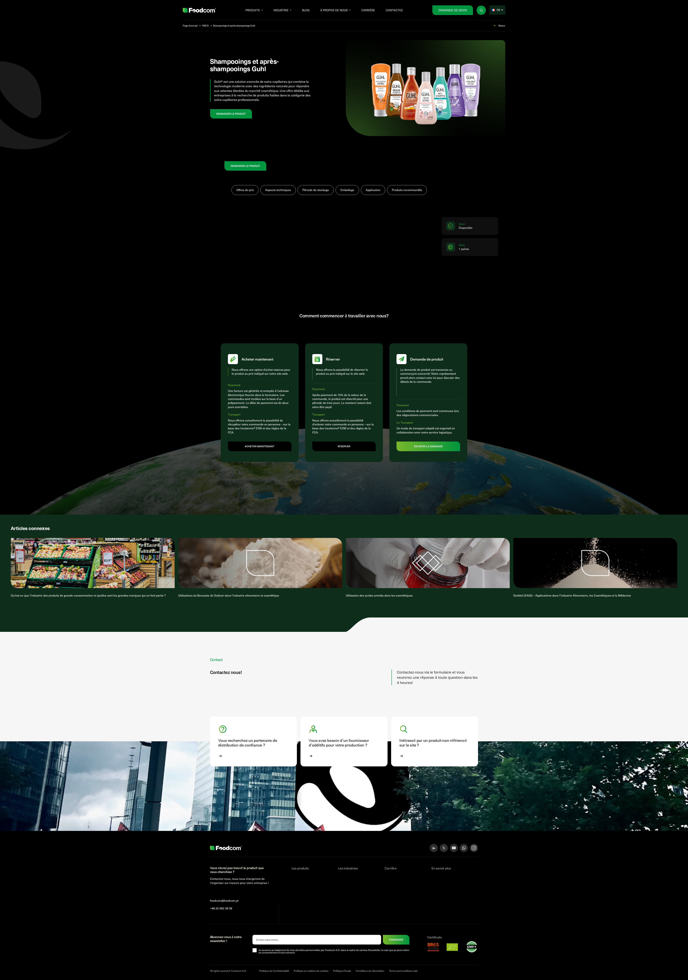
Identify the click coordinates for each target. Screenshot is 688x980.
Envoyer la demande (428, 446)
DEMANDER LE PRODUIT (231, 113)
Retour (501, 25)
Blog (306, 10)
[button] (253, 741)
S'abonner (396, 939)
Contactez (394, 10)
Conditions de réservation (370, 970)
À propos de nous (334, 10)
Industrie (280, 10)
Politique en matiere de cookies (311, 970)
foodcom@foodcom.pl (224, 900)
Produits (252, 10)
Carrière (368, 10)
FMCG (205, 25)
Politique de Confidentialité (274, 970)
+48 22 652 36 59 (221, 908)
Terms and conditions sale (403, 970)
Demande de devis (452, 10)
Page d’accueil (190, 25)
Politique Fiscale (342, 970)
